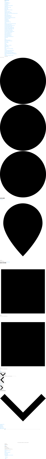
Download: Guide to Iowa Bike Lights (9, 31)
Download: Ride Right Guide (8, 26)
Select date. (7, 376)
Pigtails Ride (6, 6)
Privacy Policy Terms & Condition (9, 48)
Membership (6, 37)
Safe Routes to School (7, 18)
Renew (5, 39)
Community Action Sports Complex (9, 50)
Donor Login (6, 41)
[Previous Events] (0, 369)
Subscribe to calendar (2, 390)
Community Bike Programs (8, 35)
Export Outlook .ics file (3, 428)
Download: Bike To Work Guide (9, 30)
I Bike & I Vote (6, 14)
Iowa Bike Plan (6, 19)
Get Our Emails (6, 42)
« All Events (1, 199)
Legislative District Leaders (8, 12)
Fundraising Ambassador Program (9, 55)
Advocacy (6, 10)
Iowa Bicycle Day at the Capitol (9, 5)
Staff (5, 47)
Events (5, 1)
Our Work (6, 44)
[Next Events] (0, 370)
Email (5, 445)
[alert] (23, 290)
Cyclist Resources (7, 20)
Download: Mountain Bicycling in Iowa (10, 25)
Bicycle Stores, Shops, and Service (9, 36)
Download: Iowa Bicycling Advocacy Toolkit (10, 23)
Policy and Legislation (7, 11)
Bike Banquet (6, 4)
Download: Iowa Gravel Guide (8, 29)
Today (1, 371)
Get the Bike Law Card (7, 450)
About (5, 43)
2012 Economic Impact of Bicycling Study (10, 17)
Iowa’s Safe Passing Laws (8, 16)
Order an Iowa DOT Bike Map (8, 32)
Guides (5, 22)
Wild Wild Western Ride (8, 7)
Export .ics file (2, 427)
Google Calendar (2, 424)
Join (5, 38)
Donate (6, 49)
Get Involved (6, 453)
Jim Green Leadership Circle (8, 51)
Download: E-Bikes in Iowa (8, 24)
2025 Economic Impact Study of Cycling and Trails (11, 13)
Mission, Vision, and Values (8, 45)
